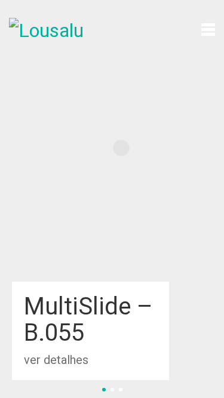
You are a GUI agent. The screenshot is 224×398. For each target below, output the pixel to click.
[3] (121, 389)
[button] (208, 28)
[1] (104, 389)
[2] (112, 389)
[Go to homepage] (54, 28)
